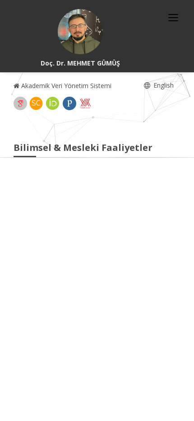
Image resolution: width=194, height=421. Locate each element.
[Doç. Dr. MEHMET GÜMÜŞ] (80, 31)
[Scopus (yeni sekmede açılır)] (36, 103)
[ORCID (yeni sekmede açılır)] (52, 103)
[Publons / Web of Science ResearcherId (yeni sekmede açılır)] (69, 103)
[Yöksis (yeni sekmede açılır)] (85, 103)
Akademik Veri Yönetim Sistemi (65, 85)
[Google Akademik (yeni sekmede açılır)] (20, 103)
